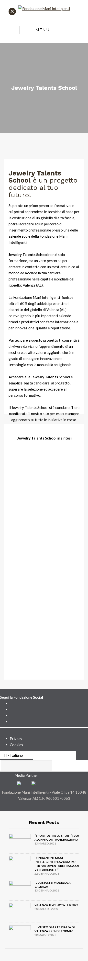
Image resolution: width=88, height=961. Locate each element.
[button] (54, 755)
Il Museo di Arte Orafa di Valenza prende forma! (54, 929)
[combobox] (26, 765)
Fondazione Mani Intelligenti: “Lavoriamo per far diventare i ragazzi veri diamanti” (56, 863)
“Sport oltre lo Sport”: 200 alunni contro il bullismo (56, 837)
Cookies (16, 744)
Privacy (16, 738)
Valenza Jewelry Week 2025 (56, 905)
